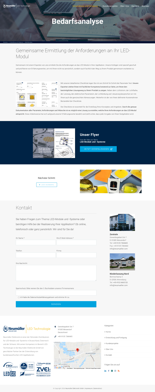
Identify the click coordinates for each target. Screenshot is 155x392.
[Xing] (112, 371)
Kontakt (109, 355)
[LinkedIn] (105, 371)
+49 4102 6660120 (120, 282)
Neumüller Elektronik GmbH (74, 388)
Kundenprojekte (112, 343)
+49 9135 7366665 (120, 243)
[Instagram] (115, 371)
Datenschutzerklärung (39, 297)
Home (108, 332)
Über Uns (109, 349)
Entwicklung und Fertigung (116, 338)
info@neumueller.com (119, 249)
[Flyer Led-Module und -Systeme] (54, 129)
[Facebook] (109, 371)
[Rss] (118, 371)
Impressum (88, 388)
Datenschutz (97, 388)
